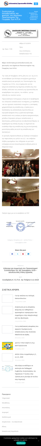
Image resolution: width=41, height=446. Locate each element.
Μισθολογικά (6, 417)
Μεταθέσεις (6, 403)
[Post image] (7, 299)
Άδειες (4, 426)
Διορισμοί (5, 412)
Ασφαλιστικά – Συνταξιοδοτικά (12, 422)
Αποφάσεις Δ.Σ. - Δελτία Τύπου (23, 240)
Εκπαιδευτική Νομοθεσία (10, 431)
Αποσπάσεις (6, 408)
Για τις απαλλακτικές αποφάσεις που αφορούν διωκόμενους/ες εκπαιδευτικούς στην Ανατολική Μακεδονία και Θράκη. (26, 330)
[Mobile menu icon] (36, 3)
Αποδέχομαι (21, 443)
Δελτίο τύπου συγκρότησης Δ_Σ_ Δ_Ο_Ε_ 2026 (25, 355)
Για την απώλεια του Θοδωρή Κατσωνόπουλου (24, 297)
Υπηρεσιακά (6, 398)
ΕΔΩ (9, 213)
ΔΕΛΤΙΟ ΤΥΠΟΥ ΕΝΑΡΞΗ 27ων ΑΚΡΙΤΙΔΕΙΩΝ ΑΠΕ (25, 344)
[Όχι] (39, 441)
